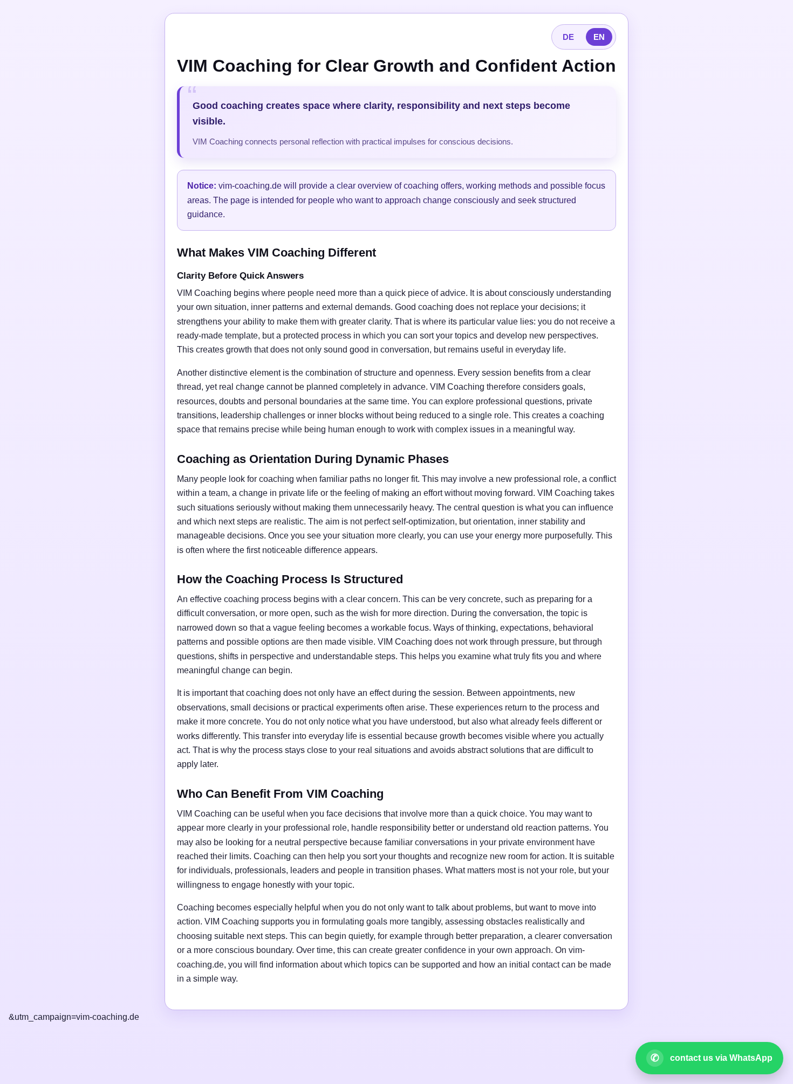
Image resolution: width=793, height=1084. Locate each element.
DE (568, 37)
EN (599, 37)
